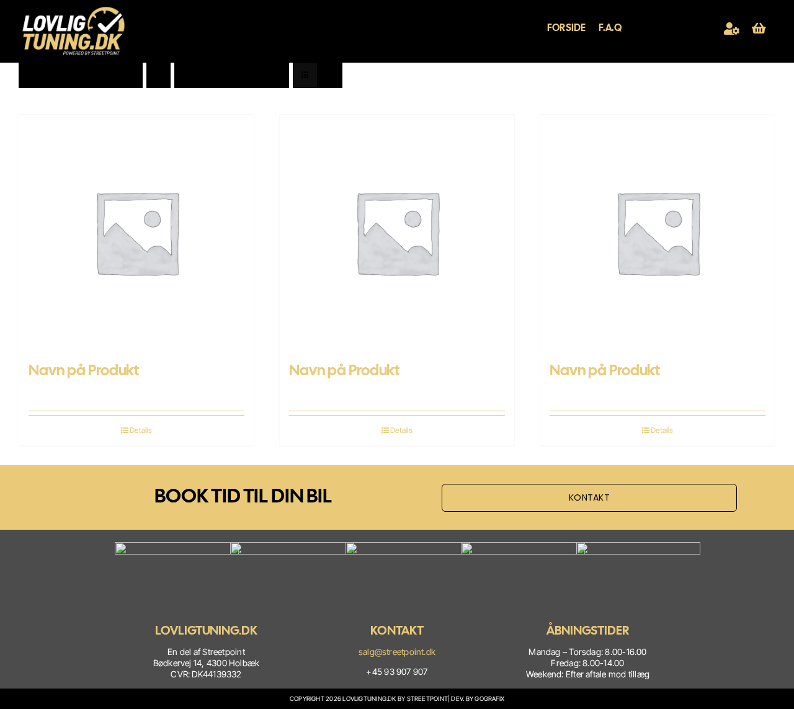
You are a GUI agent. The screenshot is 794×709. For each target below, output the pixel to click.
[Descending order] (158, 75)
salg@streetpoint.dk (397, 651)
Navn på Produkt (84, 370)
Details (141, 430)
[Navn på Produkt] (136, 232)
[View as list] (330, 75)
